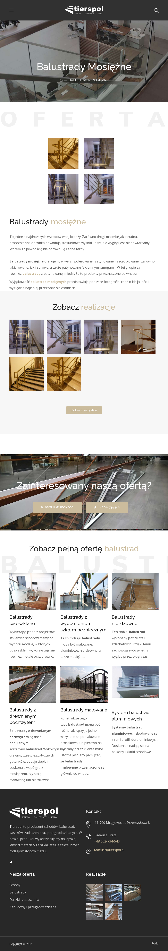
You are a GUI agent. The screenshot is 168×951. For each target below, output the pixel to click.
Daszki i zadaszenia (24, 899)
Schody (14, 885)
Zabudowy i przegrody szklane (32, 907)
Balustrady (17, 892)
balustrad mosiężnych (48, 281)
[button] (84, 410)
